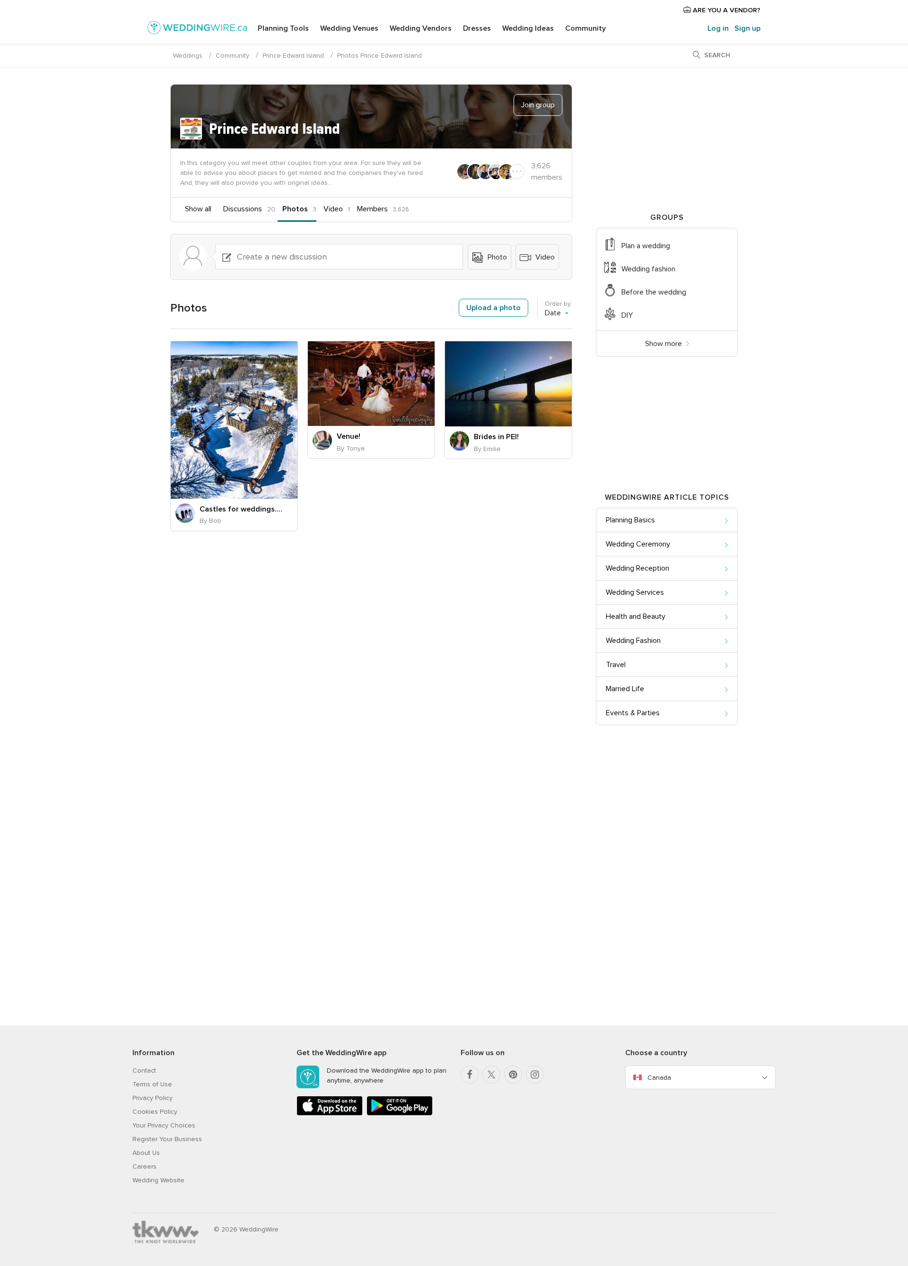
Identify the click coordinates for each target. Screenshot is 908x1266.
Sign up (747, 28)
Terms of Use (152, 1084)
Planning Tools (283, 28)
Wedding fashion (648, 269)
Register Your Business (167, 1139)
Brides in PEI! (496, 437)
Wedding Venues (349, 28)
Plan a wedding (645, 246)
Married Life (625, 689)
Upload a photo (493, 307)
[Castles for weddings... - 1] (234, 419)
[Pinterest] (513, 1075)
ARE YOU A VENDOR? (725, 10)
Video (333, 209)
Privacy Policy (152, 1098)
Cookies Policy (154, 1112)
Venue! (348, 436)
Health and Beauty (635, 616)
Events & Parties (633, 713)
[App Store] (330, 1114)
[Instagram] (535, 1075)
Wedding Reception (637, 568)
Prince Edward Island (293, 56)
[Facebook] (470, 1075)
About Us (146, 1153)
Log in (718, 28)
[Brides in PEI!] (508, 383)
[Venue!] (371, 383)
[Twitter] (491, 1075)
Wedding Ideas (528, 28)
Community (585, 28)
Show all (198, 209)
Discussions (242, 209)
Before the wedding (653, 292)
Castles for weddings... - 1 (241, 509)
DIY (627, 315)
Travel (616, 664)
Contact (144, 1071)
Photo (496, 257)
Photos (295, 209)
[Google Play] (400, 1114)
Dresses (477, 28)
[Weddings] (197, 29)
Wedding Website (158, 1180)
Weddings (187, 56)
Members (372, 209)
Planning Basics (630, 520)
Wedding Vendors (421, 28)
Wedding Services (635, 592)
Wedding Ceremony (638, 544)
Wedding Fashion (633, 640)
